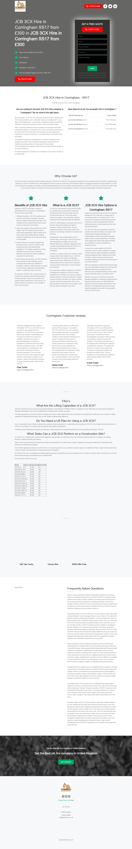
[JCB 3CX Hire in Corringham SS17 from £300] (66, 788)
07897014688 (94, 6)
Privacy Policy (62, 800)
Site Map (71, 800)
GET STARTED (66, 762)
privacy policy (86, 77)
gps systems (19, 587)
